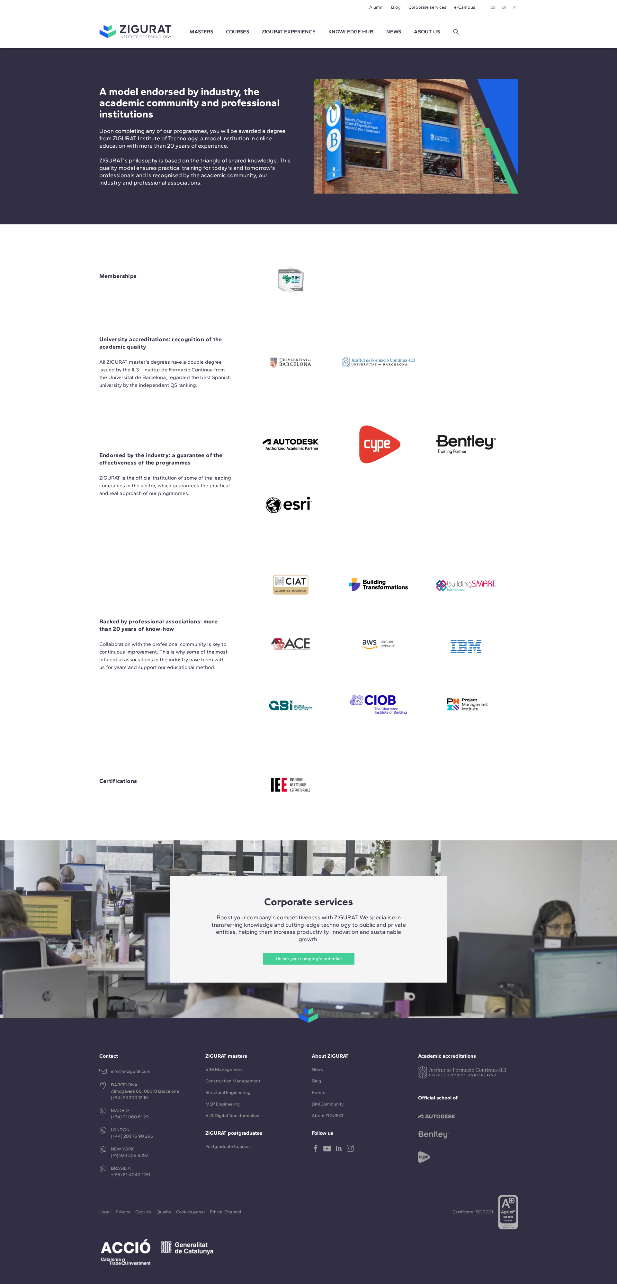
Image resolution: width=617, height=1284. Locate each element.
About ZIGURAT (328, 1115)
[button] (456, 32)
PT (515, 7)
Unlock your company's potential (309, 958)
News (317, 1069)
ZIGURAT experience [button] (289, 32)
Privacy (123, 1212)
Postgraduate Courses (228, 1146)
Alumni (376, 7)
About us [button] (427, 32)
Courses (237, 32)
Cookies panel (190, 1212)
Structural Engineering (228, 1092)
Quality (163, 1212)
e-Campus (464, 7)
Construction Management (232, 1081)
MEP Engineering (223, 1104)
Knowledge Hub (350, 32)
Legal (105, 1212)
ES (493, 7)
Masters (201, 32)
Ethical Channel (225, 1212)
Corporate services (427, 7)
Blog (396, 7)
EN (504, 7)
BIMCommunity (328, 1104)
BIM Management (224, 1069)
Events (318, 1092)
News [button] (393, 32)
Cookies (143, 1212)
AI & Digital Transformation (232, 1115)
